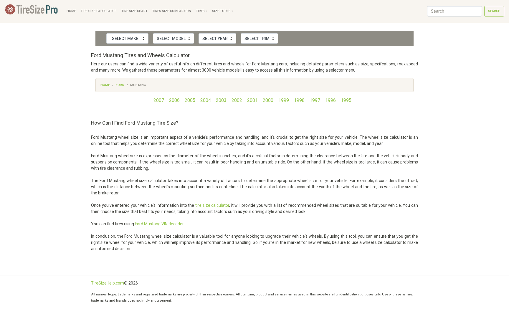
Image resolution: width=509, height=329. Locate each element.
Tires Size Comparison (171, 11)
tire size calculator (212, 205)
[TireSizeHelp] (32, 11)
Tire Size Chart (134, 11)
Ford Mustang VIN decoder (159, 223)
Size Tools (221, 11)
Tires (200, 11)
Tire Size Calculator (99, 11)
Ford (120, 85)
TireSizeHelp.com (107, 283)
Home (71, 11)
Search (494, 11)
